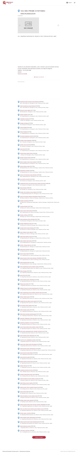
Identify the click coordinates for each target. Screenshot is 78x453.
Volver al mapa (39, 437)
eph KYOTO (23, 275)
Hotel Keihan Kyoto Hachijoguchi (28, 417)
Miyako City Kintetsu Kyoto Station (28, 192)
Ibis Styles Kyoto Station (26, 305)
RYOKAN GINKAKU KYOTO (26, 136)
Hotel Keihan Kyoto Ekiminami (27, 335)
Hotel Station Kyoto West (26, 232)
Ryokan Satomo (24, 114)
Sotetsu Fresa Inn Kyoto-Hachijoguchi (29, 288)
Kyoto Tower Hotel (24, 253)
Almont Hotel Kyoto (24, 296)
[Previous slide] (20, 25)
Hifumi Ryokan (23, 131)
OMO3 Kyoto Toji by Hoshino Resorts (29, 387)
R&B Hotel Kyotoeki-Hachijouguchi (28, 314)
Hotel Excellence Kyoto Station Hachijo (29, 378)
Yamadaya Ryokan (24, 118)
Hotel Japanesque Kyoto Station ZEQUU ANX (31, 292)
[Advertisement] (39, 90)
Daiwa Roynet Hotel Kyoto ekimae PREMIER (30, 258)
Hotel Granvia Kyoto (25, 262)
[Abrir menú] (74, 3)
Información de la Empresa (24, 451)
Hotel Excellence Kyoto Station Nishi (29, 395)
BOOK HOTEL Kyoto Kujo (26, 361)
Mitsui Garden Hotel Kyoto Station (28, 162)
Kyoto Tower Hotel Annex (26, 210)
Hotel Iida (22, 149)
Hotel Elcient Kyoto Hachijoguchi (28, 348)
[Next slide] (58, 25)
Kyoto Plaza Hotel (24, 391)
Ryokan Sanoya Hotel (25, 157)
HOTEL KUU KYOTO (25, 144)
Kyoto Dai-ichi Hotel (25, 357)
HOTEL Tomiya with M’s (25, 245)
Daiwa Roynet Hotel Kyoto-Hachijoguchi (29, 421)
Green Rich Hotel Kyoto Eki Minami (28, 344)
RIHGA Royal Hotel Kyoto (26, 153)
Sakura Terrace (23, 365)
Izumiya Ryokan (24, 206)
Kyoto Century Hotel (25, 166)
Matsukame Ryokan (24, 170)
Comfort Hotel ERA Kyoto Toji (27, 374)
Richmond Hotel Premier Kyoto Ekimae (29, 101)
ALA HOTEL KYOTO (25, 179)
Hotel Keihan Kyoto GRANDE (27, 279)
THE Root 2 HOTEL (24, 430)
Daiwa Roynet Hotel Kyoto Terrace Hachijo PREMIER (33, 404)
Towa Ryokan (23, 187)
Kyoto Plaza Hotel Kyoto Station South (29, 327)
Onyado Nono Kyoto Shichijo (27, 227)
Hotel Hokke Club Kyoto (26, 240)
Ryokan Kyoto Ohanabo (25, 140)
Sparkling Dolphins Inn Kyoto (27, 322)
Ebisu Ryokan (23, 271)
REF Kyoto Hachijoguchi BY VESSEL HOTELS (31, 331)
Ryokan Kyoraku (24, 123)
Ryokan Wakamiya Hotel (26, 223)
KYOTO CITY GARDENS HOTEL (28, 340)
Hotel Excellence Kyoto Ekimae (27, 106)
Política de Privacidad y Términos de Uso (11, 451)
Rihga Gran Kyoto (24, 283)
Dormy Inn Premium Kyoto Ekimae (28, 174)
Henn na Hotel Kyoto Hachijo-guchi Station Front (31, 408)
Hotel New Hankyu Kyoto (26, 236)
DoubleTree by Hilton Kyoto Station (28, 301)
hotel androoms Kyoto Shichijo (27, 219)
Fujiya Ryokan (23, 127)
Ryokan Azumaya (24, 200)
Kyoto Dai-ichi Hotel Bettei (26, 352)
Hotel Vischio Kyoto (25, 309)
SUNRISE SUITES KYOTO (26, 370)
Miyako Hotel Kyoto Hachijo (26, 400)
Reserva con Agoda (22, 73)
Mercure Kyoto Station (25, 110)
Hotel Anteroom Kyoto (25, 426)
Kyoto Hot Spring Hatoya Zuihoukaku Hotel (30, 196)
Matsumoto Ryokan (24, 249)
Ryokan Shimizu (24, 215)
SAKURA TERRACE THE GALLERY (28, 318)
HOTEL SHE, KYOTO (25, 413)
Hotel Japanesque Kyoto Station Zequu (29, 266)
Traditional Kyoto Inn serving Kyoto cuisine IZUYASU (32, 183)
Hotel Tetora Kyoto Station (26, 383)
